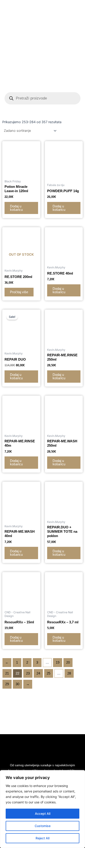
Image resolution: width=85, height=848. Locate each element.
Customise (43, 826)
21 (7, 673)
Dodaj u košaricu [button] (16, 207)
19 (57, 662)
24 (38, 673)
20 (68, 662)
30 (17, 684)
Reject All (42, 838)
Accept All (42, 813)
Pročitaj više (19, 292)
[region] (42, 809)
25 (48, 673)
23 (28, 673)
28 (69, 673)
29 (7, 684)
